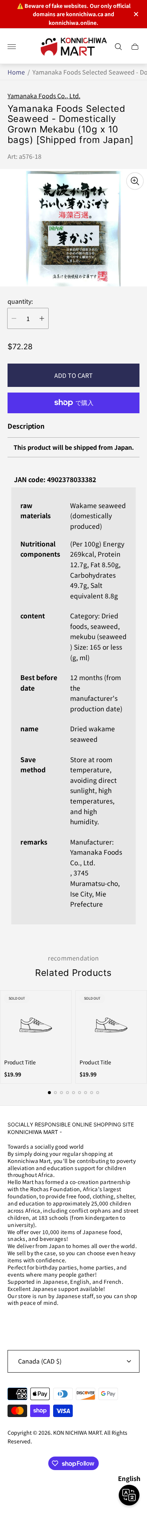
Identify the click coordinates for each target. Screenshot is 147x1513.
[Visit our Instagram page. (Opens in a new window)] (16, 1322)
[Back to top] (73, 1489)
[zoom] (135, 181)
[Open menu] (11, 46)
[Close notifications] (135, 14)
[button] (49, 1092)
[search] (118, 46)
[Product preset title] (35, 1024)
